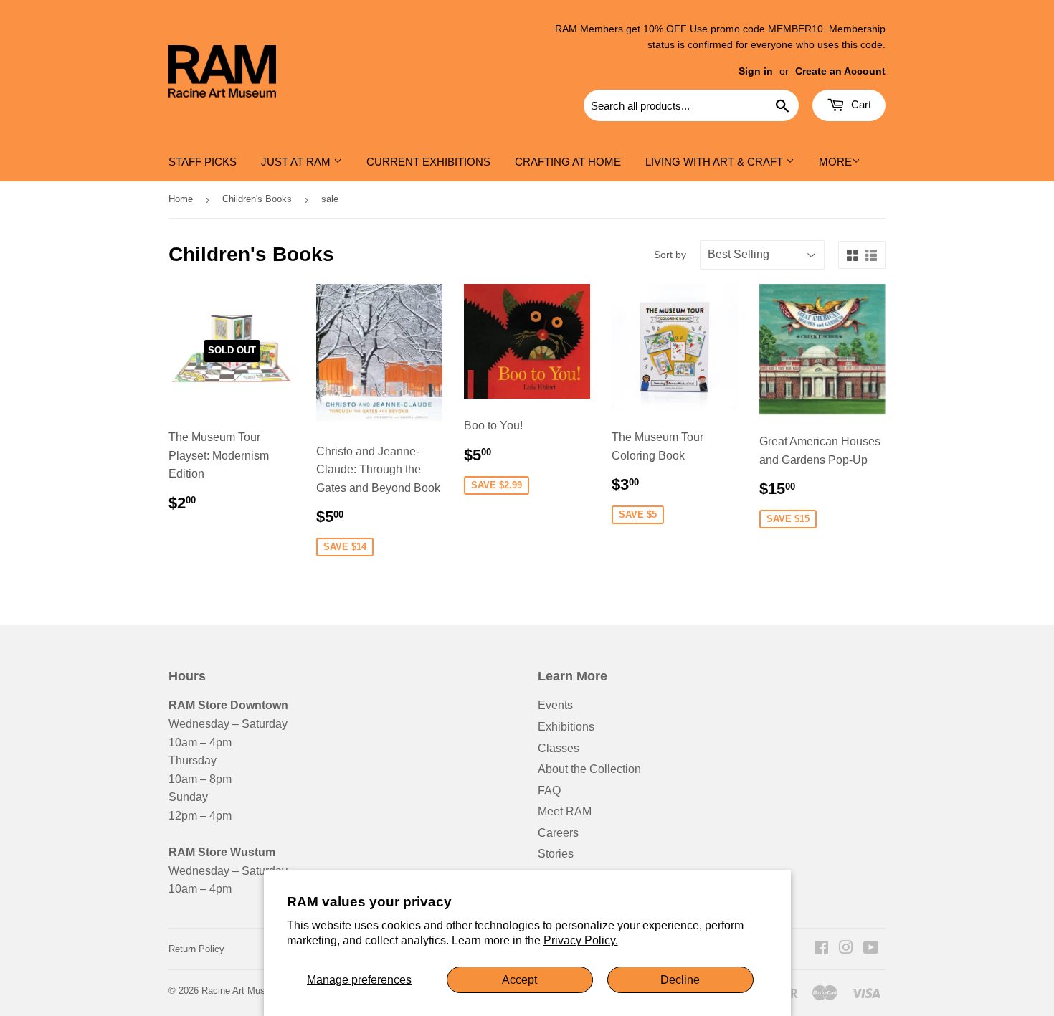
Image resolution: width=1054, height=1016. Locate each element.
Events (555, 705)
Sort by (670, 254)
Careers (558, 833)
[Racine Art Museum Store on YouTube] (870, 949)
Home (180, 199)
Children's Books (257, 199)
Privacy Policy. (580, 940)
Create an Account (840, 71)
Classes (558, 748)
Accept (519, 980)
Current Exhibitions (428, 162)
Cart (859, 104)
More (835, 162)
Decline (680, 980)
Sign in (756, 71)
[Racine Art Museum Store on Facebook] (821, 949)
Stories (556, 854)
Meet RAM (565, 811)
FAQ (549, 790)
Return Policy (196, 949)
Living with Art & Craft (715, 162)
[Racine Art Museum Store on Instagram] (846, 949)
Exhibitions (566, 727)
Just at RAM (297, 162)
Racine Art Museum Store (254, 990)
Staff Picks (202, 162)
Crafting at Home (568, 162)
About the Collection (589, 769)
